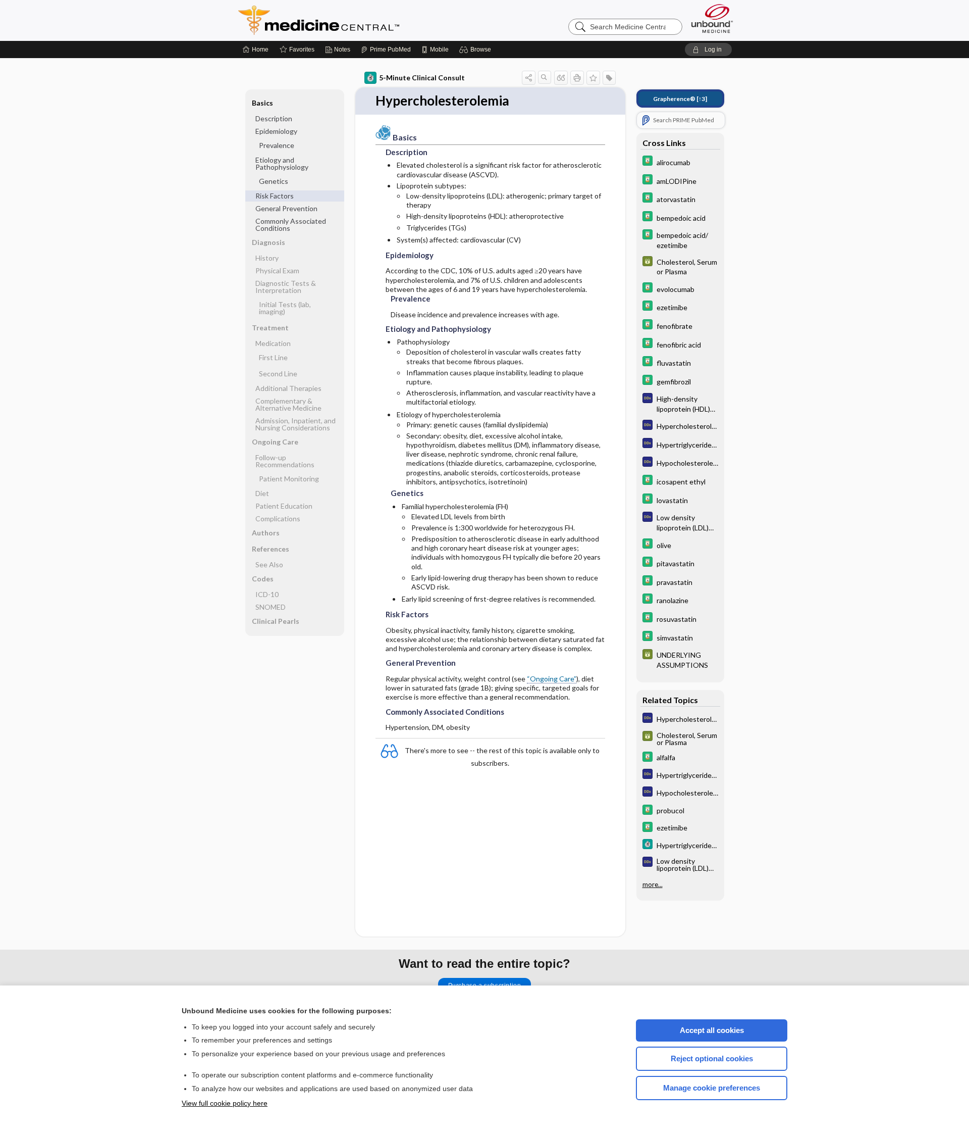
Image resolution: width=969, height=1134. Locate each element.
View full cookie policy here (224, 1103)
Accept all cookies (712, 1030)
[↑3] (680, 99)
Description (273, 118)
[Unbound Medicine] (712, 18)
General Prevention (286, 208)
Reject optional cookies (712, 1058)
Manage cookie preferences (711, 1087)
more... (652, 884)
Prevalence (276, 145)
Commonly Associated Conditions (290, 224)
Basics (262, 102)
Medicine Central (363, 20)
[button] (476, 49)
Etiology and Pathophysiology (281, 163)
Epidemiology (276, 131)
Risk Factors (274, 195)
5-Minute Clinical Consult (422, 77)
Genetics (273, 181)
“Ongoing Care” (551, 678)
